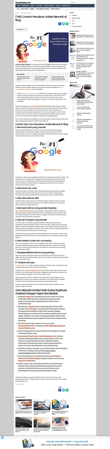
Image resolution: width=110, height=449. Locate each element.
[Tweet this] (63, 23)
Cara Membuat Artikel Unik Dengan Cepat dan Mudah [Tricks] (85, 127)
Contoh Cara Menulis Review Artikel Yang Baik (84, 108)
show (24, 29)
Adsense (74, 15)
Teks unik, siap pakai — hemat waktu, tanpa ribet (67, 444)
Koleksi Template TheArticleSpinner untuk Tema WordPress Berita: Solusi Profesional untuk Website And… (85, 74)
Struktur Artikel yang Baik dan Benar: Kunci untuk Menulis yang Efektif (41, 78)
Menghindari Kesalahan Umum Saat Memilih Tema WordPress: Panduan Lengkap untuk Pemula (85, 57)
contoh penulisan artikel (32, 270)
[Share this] (59, 23)
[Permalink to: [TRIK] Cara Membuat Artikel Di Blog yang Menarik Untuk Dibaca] (82, 92)
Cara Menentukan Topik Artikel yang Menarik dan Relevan (23, 78)
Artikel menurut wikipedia (30, 93)
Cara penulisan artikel (22, 265)
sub (73, 23)
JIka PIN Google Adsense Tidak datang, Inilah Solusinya (84, 121)
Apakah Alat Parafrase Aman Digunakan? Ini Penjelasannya (23, 412)
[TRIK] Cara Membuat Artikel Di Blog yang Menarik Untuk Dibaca (85, 102)
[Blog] (23, 2)
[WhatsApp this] (67, 23)
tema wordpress (77, 26)
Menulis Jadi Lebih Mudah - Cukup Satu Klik (67, 441)
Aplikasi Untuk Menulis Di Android (84, 114)
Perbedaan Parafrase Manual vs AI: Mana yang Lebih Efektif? (42, 413)
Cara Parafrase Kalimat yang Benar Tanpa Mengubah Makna (60, 413)
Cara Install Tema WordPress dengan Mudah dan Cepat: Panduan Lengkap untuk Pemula (85, 65)
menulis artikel (19, 384)
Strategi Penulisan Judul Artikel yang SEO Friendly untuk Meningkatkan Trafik (58, 78)
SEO (73, 21)
